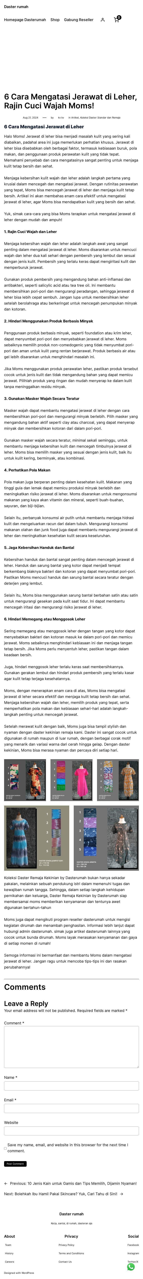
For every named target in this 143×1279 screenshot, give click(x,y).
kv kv (61, 117)
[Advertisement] (71, 59)
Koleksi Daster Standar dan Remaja (100, 117)
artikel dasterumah (90, 931)
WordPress (28, 1272)
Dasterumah (108, 895)
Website (11, 1122)
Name (10, 1077)
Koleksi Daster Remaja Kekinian (31, 878)
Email (10, 1100)
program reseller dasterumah (79, 919)
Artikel (75, 117)
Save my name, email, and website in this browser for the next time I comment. (67, 1148)
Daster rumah (16, 6)
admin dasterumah (36, 931)
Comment (14, 1023)
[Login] (102, 19)
